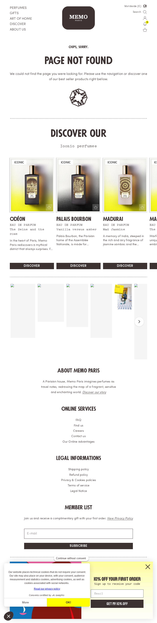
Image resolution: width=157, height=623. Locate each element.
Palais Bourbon (73, 219)
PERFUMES (18, 8)
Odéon (17, 219)
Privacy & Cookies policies (78, 480)
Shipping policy (78, 469)
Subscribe (78, 546)
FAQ (78, 420)
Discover (32, 266)
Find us (78, 425)
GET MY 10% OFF (117, 604)
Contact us (78, 436)
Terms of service (79, 485)
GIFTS (14, 13)
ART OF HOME (21, 18)
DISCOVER (18, 24)
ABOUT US (18, 29)
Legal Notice (78, 491)
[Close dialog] (148, 567)
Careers (78, 431)
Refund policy (78, 475)
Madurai (113, 219)
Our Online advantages (78, 441)
